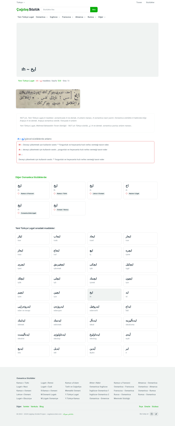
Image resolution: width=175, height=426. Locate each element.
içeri (20, 268)
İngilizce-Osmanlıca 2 (99, 394)
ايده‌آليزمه (131, 320)
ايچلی (57, 278)
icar (127, 240)
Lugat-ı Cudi (46, 387)
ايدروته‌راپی (24, 306)
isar (19, 240)
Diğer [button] (100, 17)
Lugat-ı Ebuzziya (24, 398)
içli (55, 282)
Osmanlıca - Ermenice (99, 398)
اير (127, 348)
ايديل (56, 348)
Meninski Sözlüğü (122, 398)
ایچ (91, 250)
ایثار (20, 236)
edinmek (57, 324)
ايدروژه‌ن (59, 306)
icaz (19, 254)
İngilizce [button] (54, 17)
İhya (141, 406)
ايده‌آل (93, 320)
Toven (139, 2)
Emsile (147, 406)
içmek (92, 282)
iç (90, 254)
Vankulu (34, 406)
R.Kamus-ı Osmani (49, 391)
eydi (128, 338)
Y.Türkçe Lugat (72, 394)
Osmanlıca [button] (40, 17)
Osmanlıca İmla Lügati (28, 213)
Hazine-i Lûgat (134, 193)
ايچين (57, 292)
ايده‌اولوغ (95, 334)
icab (56, 240)
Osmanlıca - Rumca (147, 391)
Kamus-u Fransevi (27, 193)
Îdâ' (127, 310)
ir (126, 353)
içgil (127, 268)
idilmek (21, 324)
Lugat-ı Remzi (47, 383)
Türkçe (20, 2)
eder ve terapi (24, 310)
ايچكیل (129, 264)
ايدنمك (57, 320)
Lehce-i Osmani (98, 193)
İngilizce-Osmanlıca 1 (99, 391)
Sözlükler (150, 2)
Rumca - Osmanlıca (147, 394)
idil (55, 353)
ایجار (128, 236)
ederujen (58, 310)
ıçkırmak (57, 268)
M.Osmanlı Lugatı (48, 394)
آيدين (92, 348)
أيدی (128, 334)
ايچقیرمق (59, 264)
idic (19, 353)
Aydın (92, 353)
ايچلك (21, 278)
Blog (42, 406)
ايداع (128, 306)
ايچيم (21, 292)
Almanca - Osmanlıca (147, 383)
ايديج (20, 348)
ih (18, 190)
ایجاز (20, 250)
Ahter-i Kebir (95, 383)
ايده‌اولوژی (60, 334)
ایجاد (92, 236)
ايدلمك (21, 320)
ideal (92, 324)
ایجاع (56, 250)
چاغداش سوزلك (68, 414)
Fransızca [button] (66, 17)
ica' (55, 254)
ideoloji (57, 338)
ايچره (129, 250)
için (127, 282)
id (126, 296)
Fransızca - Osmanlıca (124, 391)
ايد (127, 292)
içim (19, 296)
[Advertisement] (87, 42)
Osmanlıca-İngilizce (98, 387)
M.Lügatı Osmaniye (49, 398)
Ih (54, 190)
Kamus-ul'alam (72, 383)
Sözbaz (155, 406)
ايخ (20, 186)
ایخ (20, 205)
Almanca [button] (79, 17)
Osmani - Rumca (62, 210)
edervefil (94, 310)
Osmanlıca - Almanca (147, 387)
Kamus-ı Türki (62, 193)
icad (92, 240)
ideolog (93, 338)
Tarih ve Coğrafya (73, 387)
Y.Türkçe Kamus (72, 398)
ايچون (129, 278)
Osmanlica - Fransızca (124, 387)
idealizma (130, 324)
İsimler (26, 406)
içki (91, 268)
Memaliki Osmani (73, 391)
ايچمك (93, 278)
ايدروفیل (94, 306)
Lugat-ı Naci (22, 387)
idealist (21, 338)
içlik (19, 282)
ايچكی (93, 264)
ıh (126, 190)
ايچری (21, 264)
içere (128, 254)
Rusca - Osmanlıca (122, 394)
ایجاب (57, 236)
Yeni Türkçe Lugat (26, 17)
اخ (127, 186)
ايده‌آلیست (23, 334)
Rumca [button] (91, 17)
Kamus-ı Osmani (24, 391)
